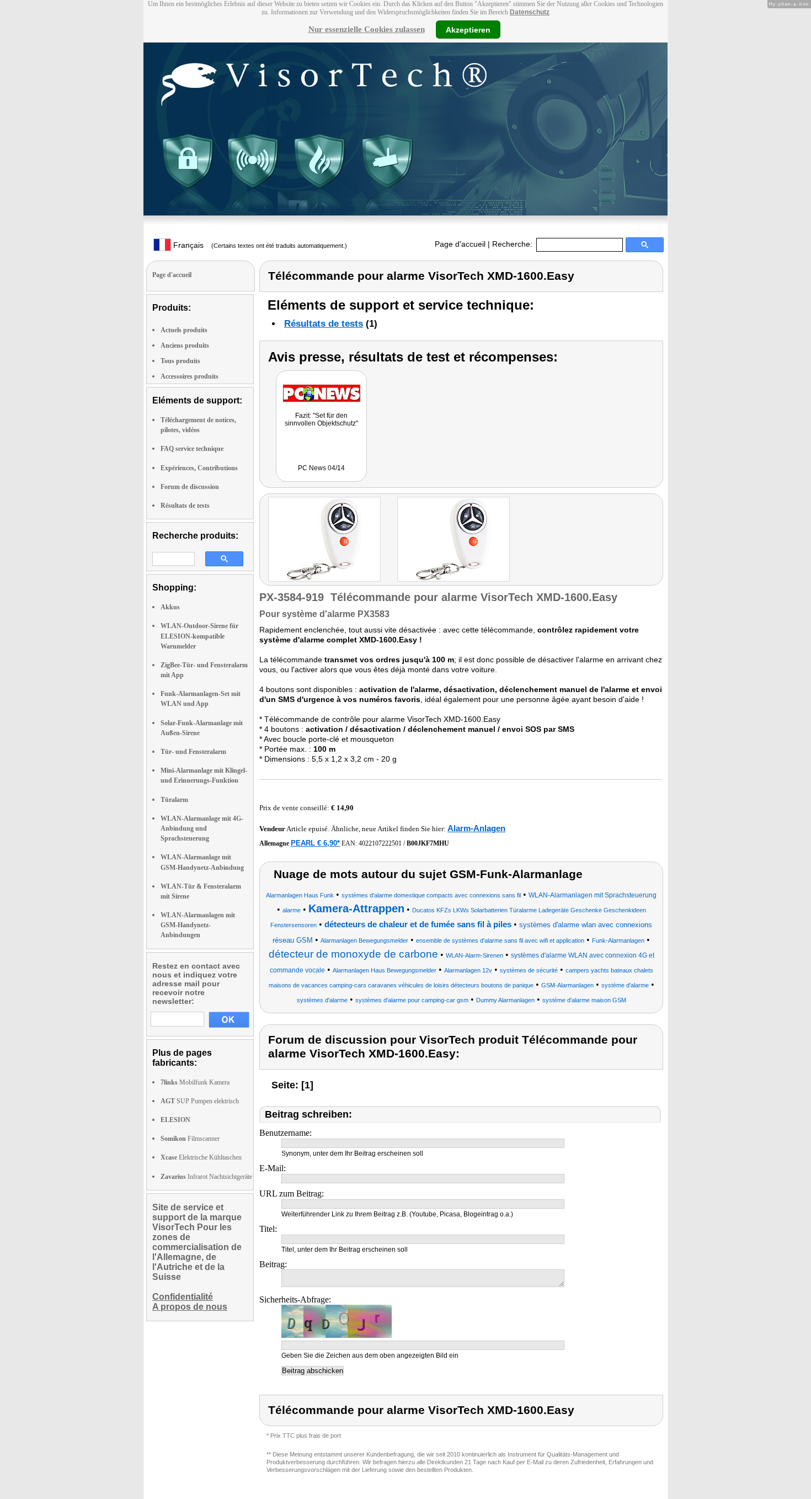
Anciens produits (185, 345)
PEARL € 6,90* (315, 843)
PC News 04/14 (321, 468)
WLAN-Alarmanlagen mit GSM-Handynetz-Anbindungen (198, 925)
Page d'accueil (460, 244)
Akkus (170, 607)
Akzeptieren (468, 29)
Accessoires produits (189, 376)
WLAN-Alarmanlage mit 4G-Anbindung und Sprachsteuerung (202, 828)
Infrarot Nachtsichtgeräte (206, 1177)
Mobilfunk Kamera (195, 1082)
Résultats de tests (185, 505)
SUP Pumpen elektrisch (200, 1101)
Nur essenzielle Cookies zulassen (366, 29)
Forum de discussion (190, 487)
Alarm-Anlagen (476, 828)
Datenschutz (529, 12)
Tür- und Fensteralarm (193, 752)
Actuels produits (184, 330)
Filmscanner (190, 1138)
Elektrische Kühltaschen (201, 1157)
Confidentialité (182, 1296)
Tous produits (180, 361)
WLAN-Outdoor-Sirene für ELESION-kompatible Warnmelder (199, 636)
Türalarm (174, 800)
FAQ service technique (192, 449)
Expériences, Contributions (199, 468)
